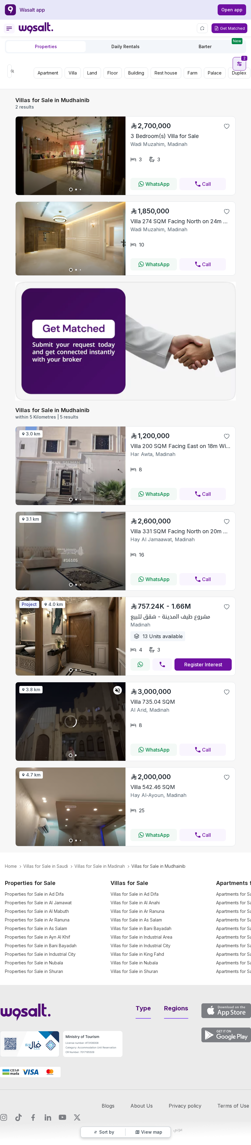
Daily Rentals (125, 46)
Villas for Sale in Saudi (45, 866)
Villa (73, 72)
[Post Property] (202, 28)
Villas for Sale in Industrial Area (141, 937)
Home (11, 866)
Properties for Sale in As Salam (36, 928)
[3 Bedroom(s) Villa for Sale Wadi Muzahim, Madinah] (71, 193)
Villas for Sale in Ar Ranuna (137, 911)
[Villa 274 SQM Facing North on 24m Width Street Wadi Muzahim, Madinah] (71, 273)
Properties (46, 46)
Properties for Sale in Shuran (34, 971)
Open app (231, 9)
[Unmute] (117, 690)
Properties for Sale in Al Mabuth (37, 911)
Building (136, 72)
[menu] (9, 28)
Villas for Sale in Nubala (134, 962)
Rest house (166, 72)
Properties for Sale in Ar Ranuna (37, 919)
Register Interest (203, 664)
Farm (192, 72)
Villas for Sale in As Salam (136, 919)
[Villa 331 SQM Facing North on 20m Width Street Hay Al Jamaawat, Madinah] (71, 588)
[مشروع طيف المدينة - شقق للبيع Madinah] (71, 674)
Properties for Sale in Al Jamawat (38, 902)
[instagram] (3, 1117)
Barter (220, 45)
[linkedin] (47, 1117)
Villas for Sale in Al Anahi (135, 902)
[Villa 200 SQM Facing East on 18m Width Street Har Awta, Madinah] (71, 503)
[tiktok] (18, 1117)
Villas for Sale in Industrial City (140, 945)
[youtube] (62, 1117)
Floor (112, 72)
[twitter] (77, 1117)
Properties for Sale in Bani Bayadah (41, 945)
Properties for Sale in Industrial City (40, 954)
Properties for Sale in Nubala (34, 962)
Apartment (48, 72)
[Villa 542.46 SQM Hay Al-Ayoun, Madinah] (71, 844)
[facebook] (33, 1117)
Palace (215, 72)
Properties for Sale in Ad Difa (34, 894)
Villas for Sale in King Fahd (137, 954)
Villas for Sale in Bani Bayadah (141, 928)
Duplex (239, 72)
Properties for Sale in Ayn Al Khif (37, 937)
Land (92, 72)
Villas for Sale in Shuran (134, 971)
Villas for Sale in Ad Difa (135, 894)
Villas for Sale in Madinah (99, 866)
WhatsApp (157, 184)
